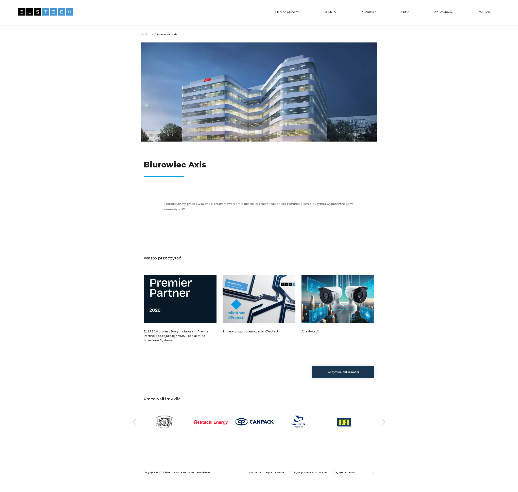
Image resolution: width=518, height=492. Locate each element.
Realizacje (147, 34)
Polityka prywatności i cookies (309, 472)
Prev (135, 422)
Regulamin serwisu (345, 472)
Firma (405, 11)
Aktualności (443, 11)
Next (383, 422)
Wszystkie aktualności (343, 371)
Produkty (368, 11)
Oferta (330, 11)
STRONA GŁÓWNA (287, 11)
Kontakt (485, 11)
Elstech (45, 12)
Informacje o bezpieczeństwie (266, 472)
